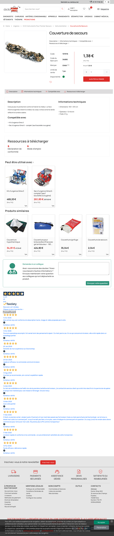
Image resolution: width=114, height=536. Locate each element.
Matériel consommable (36, 16)
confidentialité (47, 531)
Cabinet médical (101, 16)
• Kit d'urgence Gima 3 (16, 122)
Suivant (12, 312)
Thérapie (18, 19)
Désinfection (77, 16)
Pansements (63, 16)
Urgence (88, 16)
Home (6, 26)
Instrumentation (61, 26)
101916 (65, 54)
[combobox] (105, 2)
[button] (109, 2)
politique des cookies (31, 531)
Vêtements (8, 19)
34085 (65, 59)
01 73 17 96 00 (98, 2)
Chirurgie (19, 16)
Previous (6, 312)
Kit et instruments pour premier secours (37, 26)
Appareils (52, 16)
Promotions (29, 19)
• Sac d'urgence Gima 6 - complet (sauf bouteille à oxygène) (29, 125)
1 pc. (64, 71)
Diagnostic (8, 16)
